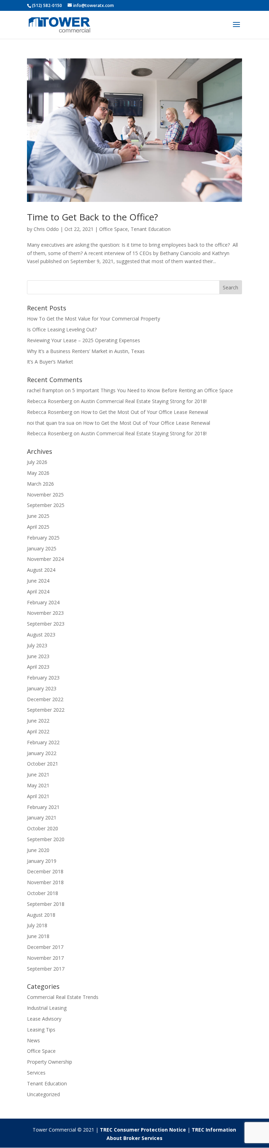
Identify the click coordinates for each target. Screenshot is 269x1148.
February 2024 (43, 602)
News (33, 1040)
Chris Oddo (46, 229)
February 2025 (43, 537)
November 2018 (45, 882)
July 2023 (37, 645)
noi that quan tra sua (50, 423)
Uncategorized (43, 1094)
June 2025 (38, 516)
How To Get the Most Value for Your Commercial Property (93, 318)
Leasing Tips (41, 1029)
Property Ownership (49, 1061)
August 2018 (41, 914)
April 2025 (38, 526)
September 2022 (45, 709)
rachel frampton (45, 390)
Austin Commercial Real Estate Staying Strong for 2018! (144, 401)
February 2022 (43, 742)
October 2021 (42, 763)
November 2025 (45, 494)
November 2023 (45, 613)
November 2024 (45, 559)
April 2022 (38, 731)
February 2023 (43, 677)
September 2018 (45, 904)
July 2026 (37, 462)
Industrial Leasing (47, 1008)
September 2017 (45, 968)
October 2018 (42, 893)
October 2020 (42, 828)
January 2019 (41, 861)
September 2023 (45, 623)
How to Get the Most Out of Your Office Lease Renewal (144, 412)
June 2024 (38, 580)
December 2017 (45, 947)
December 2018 (45, 871)
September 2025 (45, 505)
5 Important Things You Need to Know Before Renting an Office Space (152, 390)
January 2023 (41, 688)
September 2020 (45, 839)
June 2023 (38, 656)
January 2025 (41, 548)
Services (36, 1072)
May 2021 (38, 785)
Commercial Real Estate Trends (62, 997)
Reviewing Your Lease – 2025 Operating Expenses (83, 340)
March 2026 (40, 483)
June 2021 (38, 774)
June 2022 (38, 720)
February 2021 (43, 807)
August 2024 (41, 569)
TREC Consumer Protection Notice (143, 1129)
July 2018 (37, 925)
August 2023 (41, 634)
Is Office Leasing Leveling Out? (62, 329)
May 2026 (38, 473)
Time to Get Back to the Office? (92, 217)
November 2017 (45, 958)
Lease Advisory (44, 1018)
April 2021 (38, 796)
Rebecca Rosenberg (49, 401)
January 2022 (41, 753)
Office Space (113, 229)
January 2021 (41, 817)
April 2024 (38, 591)
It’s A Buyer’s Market (50, 361)
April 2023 (38, 666)
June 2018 (38, 936)
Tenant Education (151, 229)
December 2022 (45, 699)
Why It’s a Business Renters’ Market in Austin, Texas (86, 351)
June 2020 (38, 850)
